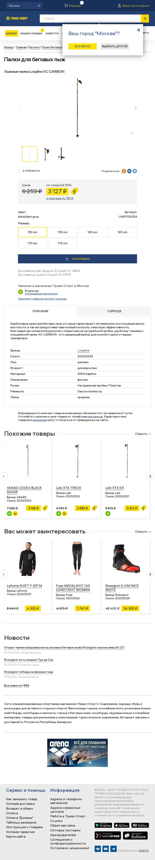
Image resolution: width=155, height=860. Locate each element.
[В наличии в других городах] (107, 513)
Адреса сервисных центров (65, 810)
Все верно (82, 46)
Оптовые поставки (65, 830)
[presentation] (21, 108)
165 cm (122, 232)
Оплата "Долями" (19, 818)
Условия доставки (20, 804)
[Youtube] (106, 849)
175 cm (62, 243)
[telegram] (135, 171)
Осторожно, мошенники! (69, 848)
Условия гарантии (20, 832)
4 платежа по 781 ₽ (59, 198)
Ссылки (56, 821)
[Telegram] (113, 849)
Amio (144, 850)
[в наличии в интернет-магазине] (15, 513)
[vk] (129, 171)
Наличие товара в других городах (42, 298)
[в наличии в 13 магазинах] (9, 513)
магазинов (95, 416)
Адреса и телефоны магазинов (66, 801)
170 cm (32, 243)
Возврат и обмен (19, 809)
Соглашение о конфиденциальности (68, 841)
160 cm (92, 232)
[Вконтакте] (98, 849)
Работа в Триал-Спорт (68, 816)
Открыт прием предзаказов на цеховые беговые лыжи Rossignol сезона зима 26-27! (64, 647)
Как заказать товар (21, 799)
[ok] (124, 171)
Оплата (12, 813)
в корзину (81, 259)
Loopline (83, 350)
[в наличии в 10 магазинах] (58, 513)
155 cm (62, 232)
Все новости (13, 685)
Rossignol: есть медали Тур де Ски (28, 659)
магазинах (39, 420)
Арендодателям (63, 835)
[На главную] (17, 18)
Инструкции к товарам (24, 827)
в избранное (31, 170)
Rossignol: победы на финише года (28, 672)
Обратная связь (62, 826)
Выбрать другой (115, 46)
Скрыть (141, 434)
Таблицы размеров (21, 823)
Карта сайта (16, 837)
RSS (26, 685)
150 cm (32, 232)
